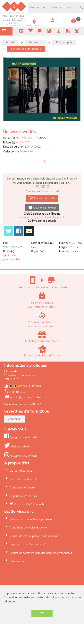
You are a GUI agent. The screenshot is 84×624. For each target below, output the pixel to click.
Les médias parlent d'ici (24, 479)
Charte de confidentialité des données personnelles (41, 553)
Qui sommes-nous (21, 470)
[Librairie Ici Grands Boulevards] (14, 13)
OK (42, 613)
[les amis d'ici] (67, 32)
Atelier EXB (22, 142)
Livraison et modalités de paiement (31, 519)
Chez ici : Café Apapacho (29, 504)
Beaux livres (27, 151)
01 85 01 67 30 (15, 392)
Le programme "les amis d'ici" (28, 544)
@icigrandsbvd (19, 446)
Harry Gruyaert (25, 137)
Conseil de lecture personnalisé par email (35, 536)
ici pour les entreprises (23, 496)
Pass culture (17, 561)
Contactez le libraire (22, 487)
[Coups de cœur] (30, 31)
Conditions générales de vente (28, 527)
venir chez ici (34, 24)
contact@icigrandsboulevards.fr (26, 397)
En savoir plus (14, 20)
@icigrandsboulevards (23, 437)
